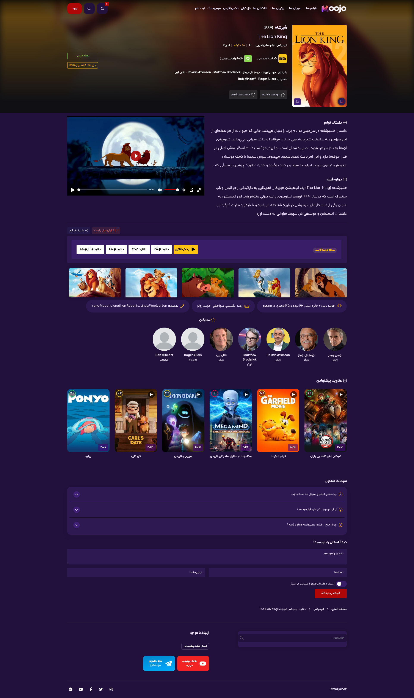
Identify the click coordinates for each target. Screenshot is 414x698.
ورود (74, 8)
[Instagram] (111, 690)
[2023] (136, 420)
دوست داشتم (271, 94)
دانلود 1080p (116, 249)
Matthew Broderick (227, 72)
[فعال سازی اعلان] (297, 101)
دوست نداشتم (241, 94)
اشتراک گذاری (76, 231)
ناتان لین (180, 72)
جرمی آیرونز (269, 72)
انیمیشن (282, 45)
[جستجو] (89, 8)
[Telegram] (70, 690)
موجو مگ (214, 8)
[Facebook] (91, 690)
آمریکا (226, 45)
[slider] (112, 190)
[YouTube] (81, 690)
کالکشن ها (260, 8)
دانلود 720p (139, 249)
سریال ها (295, 8)
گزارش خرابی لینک (104, 231)
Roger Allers (267, 79)
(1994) (268, 28)
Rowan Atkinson (199, 72)
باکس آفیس (230, 8)
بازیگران (246, 8)
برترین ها (278, 8)
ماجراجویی (262, 45)
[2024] (278, 420)
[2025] (325, 420)
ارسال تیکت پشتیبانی (195, 646)
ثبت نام (200, 8)
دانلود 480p (161, 249)
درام (272, 45)
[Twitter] (101, 690)
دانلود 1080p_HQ (90, 249)
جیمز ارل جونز (251, 72)
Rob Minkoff (247, 79)
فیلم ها (311, 8)
